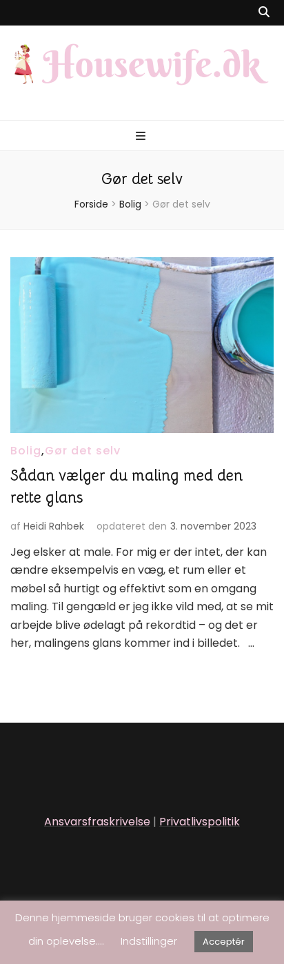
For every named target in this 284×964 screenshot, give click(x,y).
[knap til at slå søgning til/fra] (264, 12)
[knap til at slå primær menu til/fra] (142, 137)
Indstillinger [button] (149, 941)
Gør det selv (83, 451)
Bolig (25, 451)
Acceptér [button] (224, 941)
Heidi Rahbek (53, 526)
